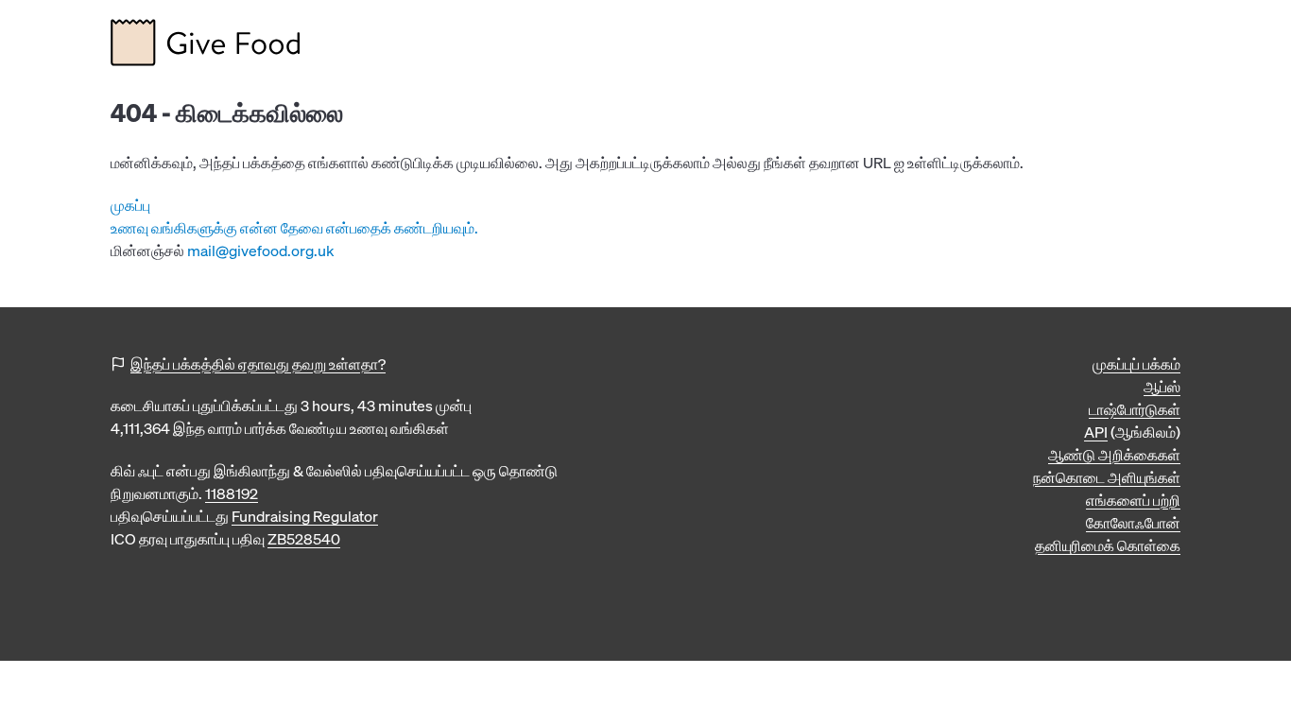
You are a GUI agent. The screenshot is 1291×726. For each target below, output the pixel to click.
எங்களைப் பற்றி (1133, 500)
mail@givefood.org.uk (261, 250)
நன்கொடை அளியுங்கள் (1106, 477)
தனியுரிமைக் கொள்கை (1107, 545)
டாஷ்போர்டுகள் (1134, 409)
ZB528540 (303, 538)
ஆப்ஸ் (1162, 386)
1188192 (231, 493)
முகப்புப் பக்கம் (1136, 364)
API (1096, 432)
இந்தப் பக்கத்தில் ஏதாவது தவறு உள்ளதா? (258, 364)
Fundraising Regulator (305, 516)
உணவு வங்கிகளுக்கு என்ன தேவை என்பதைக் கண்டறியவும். (294, 227)
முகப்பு (130, 205)
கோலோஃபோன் (1133, 522)
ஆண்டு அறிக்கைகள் (1114, 454)
